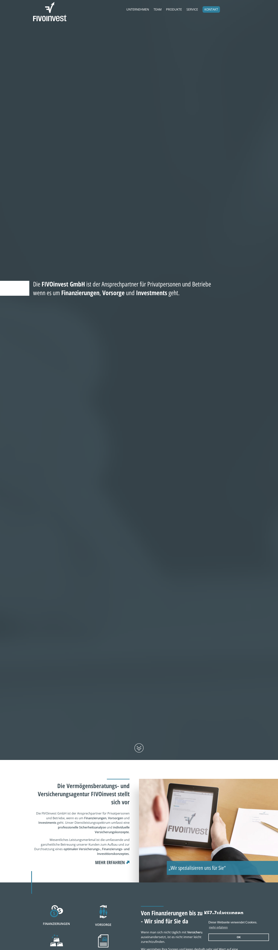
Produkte (174, 9)
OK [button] (239, 937)
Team (158, 9)
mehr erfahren (218, 927)
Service (192, 9)
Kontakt (211, 9)
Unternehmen (137, 9)
